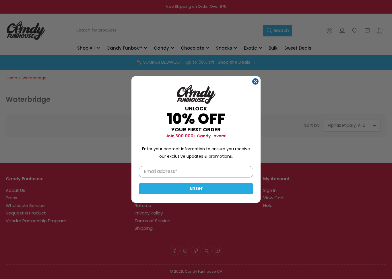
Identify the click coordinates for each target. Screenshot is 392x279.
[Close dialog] (255, 81)
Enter (196, 189)
